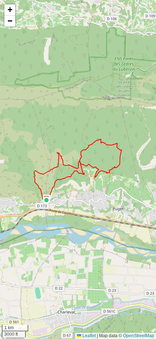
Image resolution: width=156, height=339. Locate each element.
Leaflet (88, 335)
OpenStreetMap (138, 335)
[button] (46, 200)
